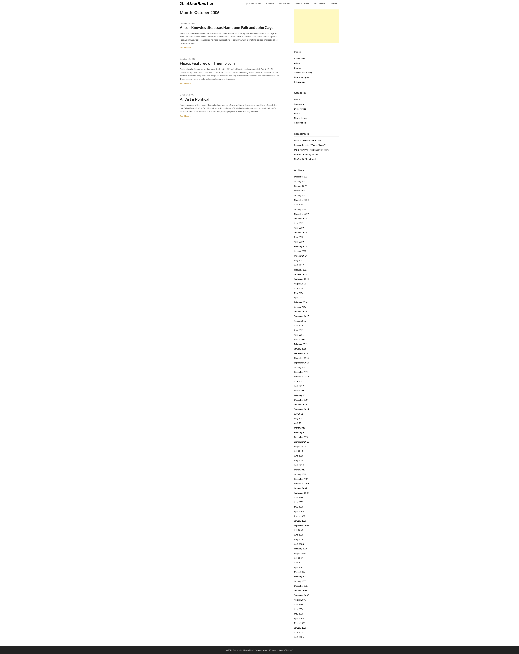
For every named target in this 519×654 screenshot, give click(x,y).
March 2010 (299, 469)
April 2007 (299, 567)
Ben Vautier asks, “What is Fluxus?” (309, 145)
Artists (297, 99)
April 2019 (299, 228)
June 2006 (298, 609)
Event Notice (300, 109)
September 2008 (301, 525)
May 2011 (298, 418)
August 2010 (300, 446)
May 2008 (298, 539)
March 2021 (299, 190)
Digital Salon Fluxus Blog (196, 3)
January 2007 (300, 581)
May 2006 (298, 613)
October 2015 (300, 311)
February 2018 (300, 246)
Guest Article (300, 122)
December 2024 (301, 176)
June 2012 (298, 381)
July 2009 (298, 497)
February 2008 (300, 548)
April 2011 (299, 423)
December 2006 (301, 586)
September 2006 (301, 595)
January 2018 (300, 251)
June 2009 (298, 502)
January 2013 (300, 367)
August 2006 (300, 600)
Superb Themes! (286, 650)
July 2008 (298, 530)
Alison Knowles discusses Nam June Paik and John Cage (227, 27)
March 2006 (299, 623)
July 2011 (298, 414)
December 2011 (301, 400)
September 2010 (301, 442)
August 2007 (300, 553)
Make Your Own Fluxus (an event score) (311, 150)
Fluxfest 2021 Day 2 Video (306, 154)
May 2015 (298, 330)
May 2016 (298, 293)
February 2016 (300, 302)
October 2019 (300, 218)
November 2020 (301, 200)
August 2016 (300, 283)
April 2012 (299, 386)
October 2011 (300, 404)
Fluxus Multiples (302, 3)
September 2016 (301, 279)
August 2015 (300, 321)
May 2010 (298, 460)
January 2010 (300, 474)
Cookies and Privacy (303, 72)
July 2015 (298, 325)
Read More (185, 47)
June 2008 (298, 534)
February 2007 (300, 576)
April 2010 (299, 465)
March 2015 (299, 339)
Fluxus (297, 113)
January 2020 (300, 209)
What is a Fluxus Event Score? (307, 140)
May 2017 (298, 260)
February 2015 (300, 344)
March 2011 (299, 427)
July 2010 (298, 451)
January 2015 (300, 348)
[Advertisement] (316, 26)
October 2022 (300, 186)
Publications (284, 3)
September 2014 (301, 362)
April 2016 (299, 297)
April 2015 (299, 335)
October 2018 (300, 232)
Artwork (270, 3)
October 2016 (300, 274)
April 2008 (299, 544)
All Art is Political (194, 99)
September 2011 (301, 409)
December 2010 (301, 437)
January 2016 (300, 307)
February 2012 (300, 395)
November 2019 (301, 214)
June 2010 (298, 455)
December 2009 (301, 479)
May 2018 (298, 237)
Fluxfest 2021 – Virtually (305, 159)
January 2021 (300, 195)
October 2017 (300, 256)
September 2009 (301, 493)
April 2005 (299, 637)
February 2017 (300, 269)
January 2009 (300, 521)
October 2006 (300, 590)
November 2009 (301, 483)
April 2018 (299, 241)
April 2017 (299, 265)
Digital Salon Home (252, 3)
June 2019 (298, 223)
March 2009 (299, 516)
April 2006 (299, 618)
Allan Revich (319, 3)
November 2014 (301, 358)
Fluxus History (300, 118)
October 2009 (300, 488)
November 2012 (301, 376)
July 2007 (298, 558)
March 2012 (299, 390)
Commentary (300, 104)
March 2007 (299, 572)
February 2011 (300, 432)
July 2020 (298, 204)
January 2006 (300, 628)
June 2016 (298, 288)
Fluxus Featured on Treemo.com (207, 63)
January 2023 (300, 181)
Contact (333, 3)
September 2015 (301, 316)
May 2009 (298, 507)
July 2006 (298, 604)
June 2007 (298, 562)
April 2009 (299, 511)
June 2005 (298, 632)
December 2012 (301, 372)
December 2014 (301, 353)
